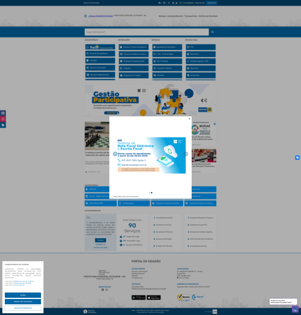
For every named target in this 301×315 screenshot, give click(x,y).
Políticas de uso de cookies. (23, 281)
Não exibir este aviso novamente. (126, 197)
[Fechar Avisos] (189, 118)
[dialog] (150, 157)
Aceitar (23, 295)
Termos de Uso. (19, 285)
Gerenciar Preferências (23, 308)
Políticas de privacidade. (22, 283)
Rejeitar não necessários (23, 302)
